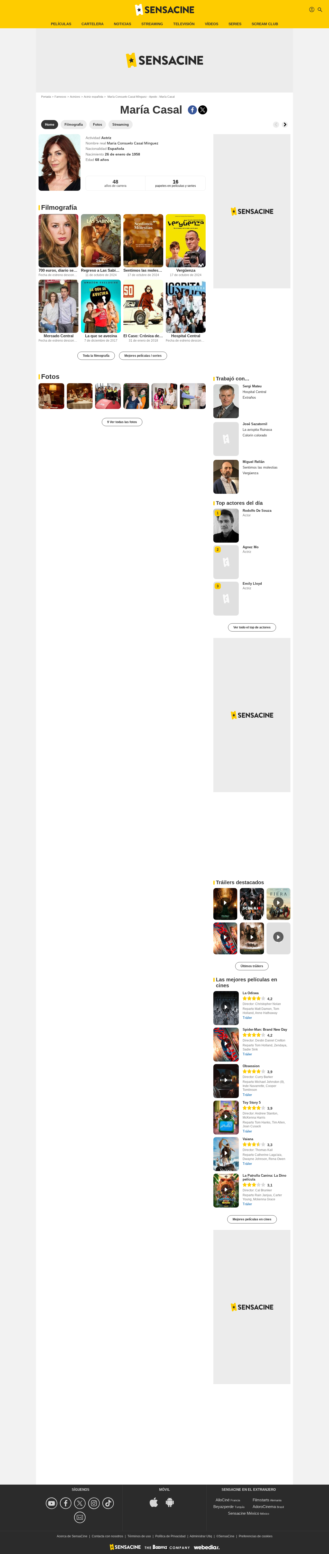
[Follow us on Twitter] (80, 1503)
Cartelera (92, 24)
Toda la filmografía (96, 356)
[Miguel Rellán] (226, 477)
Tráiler (247, 1018)
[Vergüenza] (186, 240)
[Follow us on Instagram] (94, 1503)
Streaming (152, 24)
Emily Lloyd (252, 584)
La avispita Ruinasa (257, 430)
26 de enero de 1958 (122, 154)
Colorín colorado (255, 435)
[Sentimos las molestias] (143, 240)
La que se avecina (101, 336)
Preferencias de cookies (255, 1536)
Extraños (249, 397)
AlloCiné (223, 1500)
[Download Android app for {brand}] (172, 1502)
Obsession (251, 1066)
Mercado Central (59, 336)
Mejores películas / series (143, 356)
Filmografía (59, 207)
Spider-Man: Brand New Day (265, 1029)
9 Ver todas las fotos (122, 422)
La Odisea (251, 993)
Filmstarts (261, 1500)
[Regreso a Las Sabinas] (101, 240)
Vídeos (211, 24)
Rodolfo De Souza (257, 511)
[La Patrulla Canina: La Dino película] (226, 1191)
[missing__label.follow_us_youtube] (52, 1503)
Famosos (60, 96)
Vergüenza (185, 270)
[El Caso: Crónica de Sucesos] (143, 306)
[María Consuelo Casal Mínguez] (59, 162)
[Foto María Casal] (51, 396)
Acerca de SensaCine (72, 1536)
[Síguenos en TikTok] (108, 1503)
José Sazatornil (255, 424)
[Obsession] (226, 1081)
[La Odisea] (226, 1008)
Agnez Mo (251, 547)
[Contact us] (80, 1517)
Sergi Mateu (252, 386)
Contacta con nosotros (107, 1536)
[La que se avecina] (101, 306)
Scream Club (265, 24)
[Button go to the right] (285, 125)
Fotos (50, 376)
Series (235, 24)
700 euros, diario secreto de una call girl (58, 270)
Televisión (184, 24)
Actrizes (75, 96)
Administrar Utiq (201, 1536)
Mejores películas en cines (252, 1219)
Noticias (122, 24)
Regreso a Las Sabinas (101, 270)
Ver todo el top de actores (252, 627)
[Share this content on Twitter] (202, 109)
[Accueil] (164, 9)
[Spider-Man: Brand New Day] (226, 1045)
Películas (61, 24)
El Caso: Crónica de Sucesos (143, 336)
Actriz (106, 138)
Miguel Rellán (253, 462)
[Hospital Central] (186, 306)
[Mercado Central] (58, 306)
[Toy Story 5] (226, 1118)
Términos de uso (139, 1536)
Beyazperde (223, 1506)
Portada (46, 96)
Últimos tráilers (252, 966)
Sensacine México (243, 1513)
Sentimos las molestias (143, 270)
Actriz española (93, 96)
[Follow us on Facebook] (66, 1503)
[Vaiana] (226, 1154)
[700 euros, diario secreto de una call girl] (58, 240)
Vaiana (248, 1139)
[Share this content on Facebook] (192, 109)
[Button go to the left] (276, 125)
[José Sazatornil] (226, 439)
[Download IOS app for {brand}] (156, 1502)
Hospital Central (185, 336)
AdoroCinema (264, 1506)
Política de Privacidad (170, 1536)
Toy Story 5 (252, 1102)
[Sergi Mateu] (226, 401)
